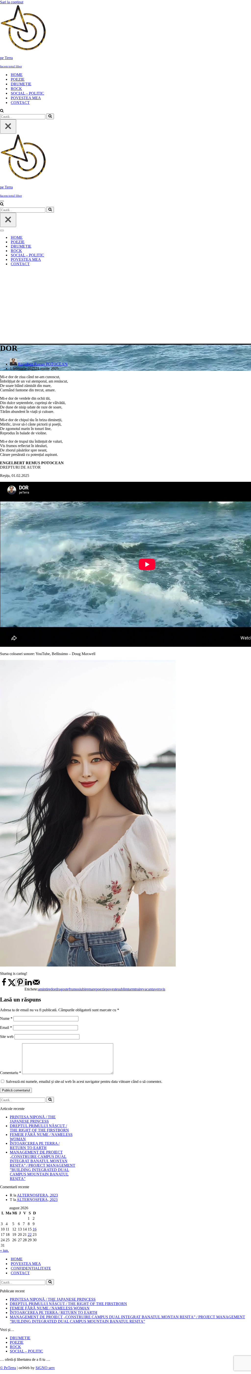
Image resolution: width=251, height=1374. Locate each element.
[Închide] (8, 126)
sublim (123, 989)
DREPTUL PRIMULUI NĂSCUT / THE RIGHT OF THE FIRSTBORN (39, 1128)
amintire (44, 989)
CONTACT (20, 102)
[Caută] (2, 111)
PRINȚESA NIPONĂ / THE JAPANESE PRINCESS (33, 1119)
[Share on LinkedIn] (28, 985)
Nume (6, 1018)
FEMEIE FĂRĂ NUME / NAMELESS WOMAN (49, 1308)
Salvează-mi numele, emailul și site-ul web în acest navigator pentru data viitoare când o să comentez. (84, 1081)
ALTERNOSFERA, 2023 (37, 1195)
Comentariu (10, 1073)
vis (163, 989)
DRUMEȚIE (21, 84)
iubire (83, 989)
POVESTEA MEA (26, 98)
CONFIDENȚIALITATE (31, 1268)
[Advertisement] (125, 304)
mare (92, 989)
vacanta (148, 989)
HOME (17, 75)
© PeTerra (8, 1368)
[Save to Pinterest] (20, 982)
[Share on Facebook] (4, 985)
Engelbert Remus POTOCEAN (42, 364)
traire (139, 989)
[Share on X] (12, 985)
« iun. (4, 1250)
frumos (74, 989)
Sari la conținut (11, 2)
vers (157, 989)
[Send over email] (36, 985)
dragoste (62, 989)
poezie (101, 989)
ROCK (16, 89)
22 (30, 1234)
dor (53, 989)
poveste (112, 989)
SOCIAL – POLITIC (27, 93)
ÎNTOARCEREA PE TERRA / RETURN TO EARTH (35, 1145)
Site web (6, 1036)
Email (6, 1027)
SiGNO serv (45, 1368)
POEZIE (18, 79)
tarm (131, 989)
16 (35, 1229)
